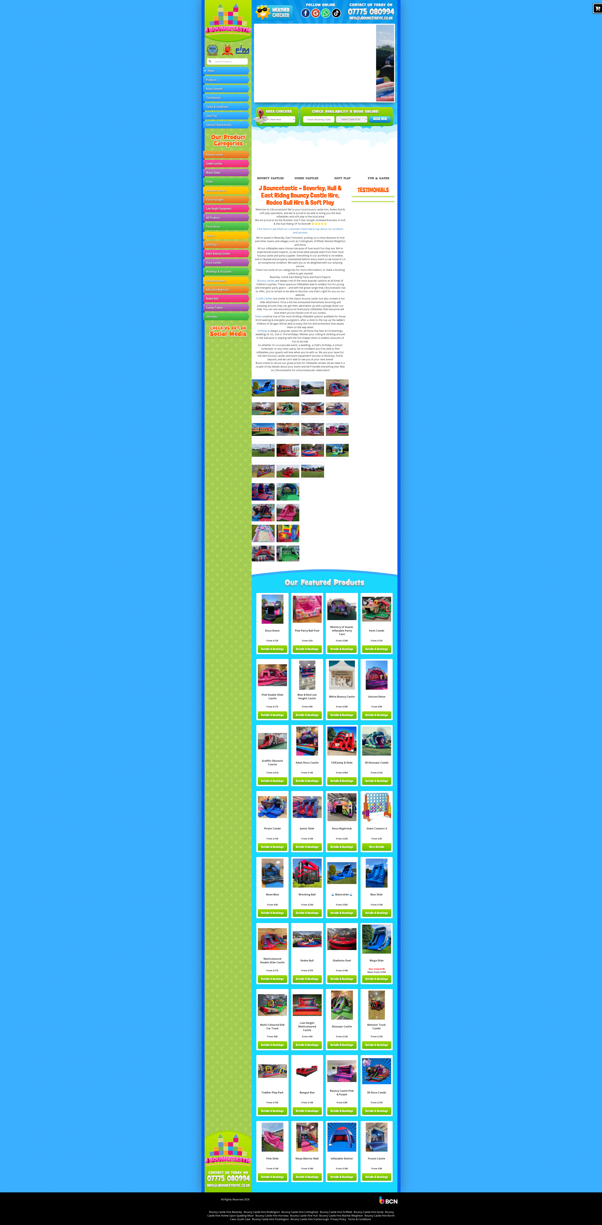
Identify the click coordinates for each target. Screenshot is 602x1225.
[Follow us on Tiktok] (336, 13)
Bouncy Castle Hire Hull (304, 1215)
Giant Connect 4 (377, 828)
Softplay (262, 331)
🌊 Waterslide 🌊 (342, 894)
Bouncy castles (266, 280)
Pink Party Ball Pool (307, 630)
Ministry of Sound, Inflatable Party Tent (341, 630)
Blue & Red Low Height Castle (307, 696)
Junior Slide (307, 828)
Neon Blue (272, 894)
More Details (376, 847)
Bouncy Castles (214, 154)
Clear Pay (211, 116)
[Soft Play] (263, 533)
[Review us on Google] (315, 13)
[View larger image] (263, 388)
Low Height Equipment (219, 208)
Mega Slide (377, 960)
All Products (213, 218)
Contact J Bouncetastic (219, 125)
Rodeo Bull (212, 298)
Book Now (380, 118)
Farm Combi (376, 630)
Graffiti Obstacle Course (272, 762)
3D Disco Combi (376, 1092)
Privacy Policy (338, 1219)
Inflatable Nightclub (217, 289)
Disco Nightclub (342, 828)
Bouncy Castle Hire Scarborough (309, 1219)
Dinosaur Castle (342, 1026)
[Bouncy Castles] (263, 492)
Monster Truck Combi (376, 1026)
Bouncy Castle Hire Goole (368, 1212)
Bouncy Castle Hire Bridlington (262, 1212)
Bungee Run (307, 1092)
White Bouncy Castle (342, 696)
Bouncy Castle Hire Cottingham (299, 1212)
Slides (209, 181)
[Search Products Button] (210, 61)
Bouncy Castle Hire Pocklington (270, 1219)
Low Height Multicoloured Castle (307, 1026)
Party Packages (215, 199)
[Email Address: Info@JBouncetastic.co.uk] (228, 1185)
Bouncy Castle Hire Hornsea (271, 1215)
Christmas (212, 316)
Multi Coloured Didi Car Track (272, 1026)
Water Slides (213, 173)
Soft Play (211, 244)
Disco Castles (214, 263)
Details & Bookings (272, 649)
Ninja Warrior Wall (307, 1158)
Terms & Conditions (217, 107)
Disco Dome (272, 630)
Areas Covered (214, 89)
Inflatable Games (216, 281)
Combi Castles (214, 163)
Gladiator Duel (342, 960)
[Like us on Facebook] (305, 13)
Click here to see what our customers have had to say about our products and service (300, 230)
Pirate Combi (272, 828)
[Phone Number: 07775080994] (228, 1178)
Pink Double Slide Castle (272, 696)
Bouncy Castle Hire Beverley (225, 1212)
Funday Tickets (214, 308)
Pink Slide (272, 1158)
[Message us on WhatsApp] (325, 13)
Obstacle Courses (216, 190)
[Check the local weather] (274, 13)
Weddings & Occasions (219, 271)
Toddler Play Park (272, 1092)
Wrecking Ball (307, 894)
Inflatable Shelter (342, 1158)
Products (211, 80)
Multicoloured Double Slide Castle (272, 960)
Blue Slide (376, 894)
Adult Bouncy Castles (218, 253)
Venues (210, 235)
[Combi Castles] (263, 512)
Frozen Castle (376, 1158)
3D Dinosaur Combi (376, 762)
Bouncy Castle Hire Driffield (336, 1212)
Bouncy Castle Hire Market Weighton (341, 1215)
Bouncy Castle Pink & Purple (342, 1092)
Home (211, 71)
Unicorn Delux (376, 696)
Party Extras (213, 226)
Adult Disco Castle (307, 762)
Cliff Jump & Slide (342, 762)
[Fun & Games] (263, 554)
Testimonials (213, 98)
